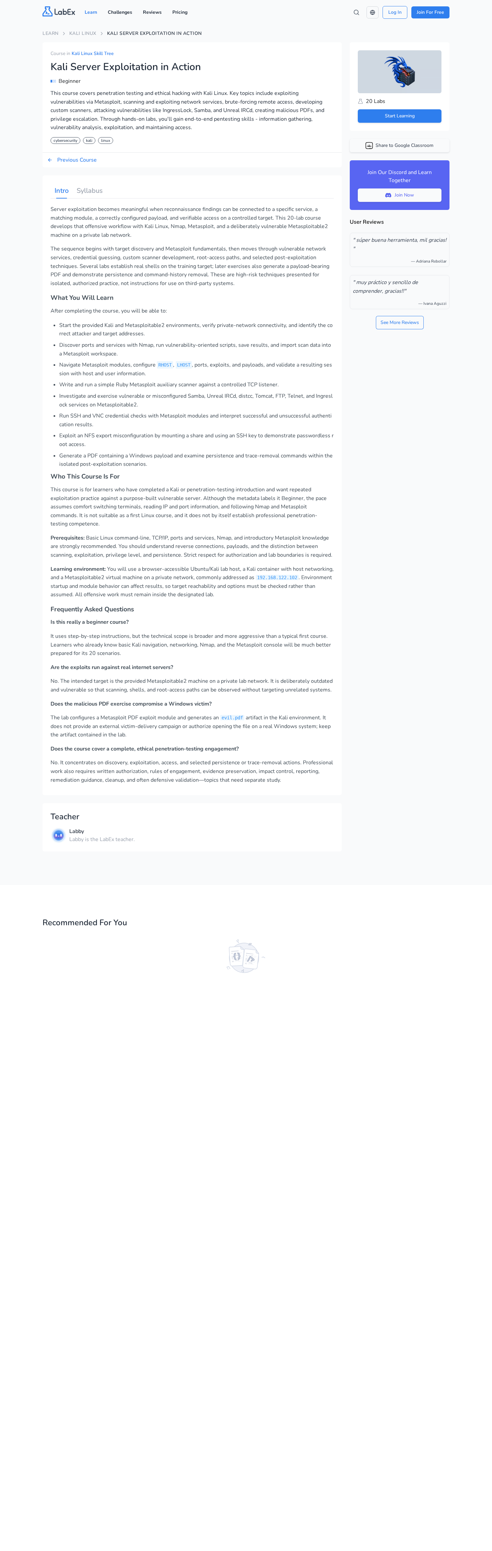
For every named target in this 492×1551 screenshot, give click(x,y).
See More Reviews (400, 322)
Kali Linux (82, 33)
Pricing (179, 12)
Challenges (120, 12)
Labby (76, 831)
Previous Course (77, 160)
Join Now (404, 195)
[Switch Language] (372, 12)
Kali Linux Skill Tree (93, 53)
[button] (372, 12)
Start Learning (400, 116)
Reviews (152, 12)
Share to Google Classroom (404, 145)
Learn (91, 12)
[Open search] (356, 12)
